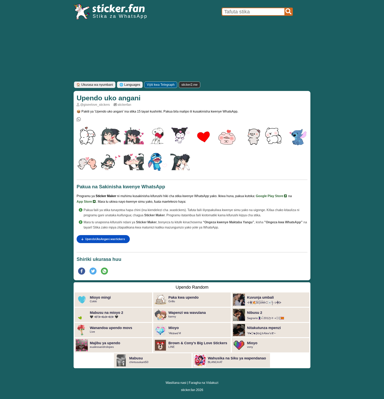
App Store (85, 201)
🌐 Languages (129, 84)
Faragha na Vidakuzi (203, 382)
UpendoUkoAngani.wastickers (105, 239)
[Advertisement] (192, 52)
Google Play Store (270, 196)
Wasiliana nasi (176, 382)
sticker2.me (189, 84)
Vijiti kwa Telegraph (161, 84)
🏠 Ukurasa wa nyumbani (94, 84)
